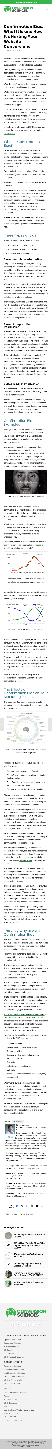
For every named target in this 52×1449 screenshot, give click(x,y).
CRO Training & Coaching (14, 1357)
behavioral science (17, 978)
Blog (5, 1406)
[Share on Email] (32, 1206)
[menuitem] (47, 9)
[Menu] (47, 9)
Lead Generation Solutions (14, 1373)
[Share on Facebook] (17, 1206)
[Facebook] (8, 1136)
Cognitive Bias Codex (17, 702)
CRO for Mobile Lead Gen (14, 1380)
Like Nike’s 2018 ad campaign (17, 457)
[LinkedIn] (28, 1327)
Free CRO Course (11, 1413)
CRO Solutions (13, 1362)
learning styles (25, 860)
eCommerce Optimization (14, 1370)
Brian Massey (22, 1125)
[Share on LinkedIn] (27, 1206)
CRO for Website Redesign (14, 1376)
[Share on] (37, 1206)
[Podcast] (38, 1327)
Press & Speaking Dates (13, 1420)
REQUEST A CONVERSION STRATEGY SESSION (26, 2)
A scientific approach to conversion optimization (24, 1014)
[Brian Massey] (10, 1133)
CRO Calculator (10, 1417)
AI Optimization (10, 1353)
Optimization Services (12, 1340)
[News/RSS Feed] (33, 1327)
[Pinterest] (23, 1327)
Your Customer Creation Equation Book (19, 1410)
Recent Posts (17, 1121)
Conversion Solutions (12, 1366)
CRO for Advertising (12, 1383)
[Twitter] (11, 1136)
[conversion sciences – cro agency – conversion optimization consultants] (21, 9)
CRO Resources (10, 1403)
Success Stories (10, 1399)
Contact (7, 1396)
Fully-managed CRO (12, 1346)
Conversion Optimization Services (25, 1335)
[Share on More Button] (42, 1206)
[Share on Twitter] (22, 1206)
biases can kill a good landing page (27, 907)
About (7, 1388)
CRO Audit (8, 1350)
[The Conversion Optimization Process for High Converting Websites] (2, 724)
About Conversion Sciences (15, 1393)
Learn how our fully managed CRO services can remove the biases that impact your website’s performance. (24, 130)
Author (7, 1121)
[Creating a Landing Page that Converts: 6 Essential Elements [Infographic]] (50, 724)
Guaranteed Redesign (12, 1343)
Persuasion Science (13, 51)
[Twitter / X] (18, 1327)
